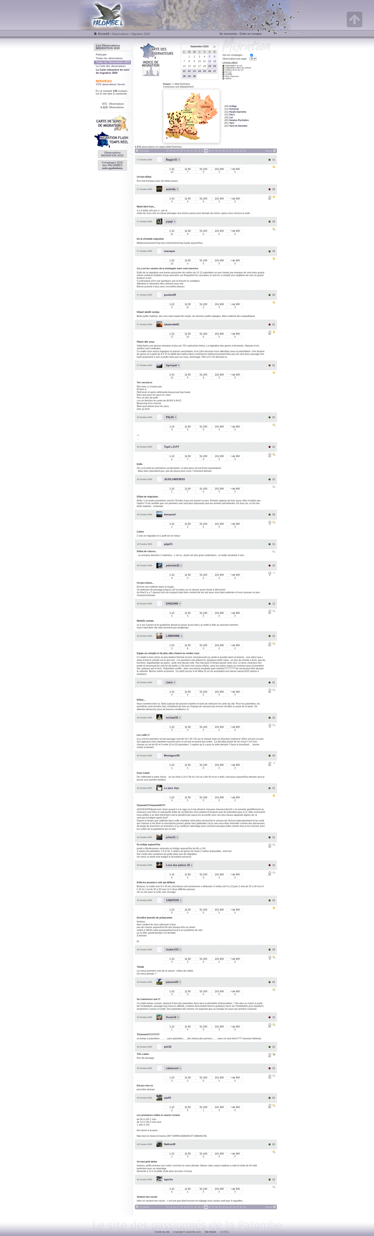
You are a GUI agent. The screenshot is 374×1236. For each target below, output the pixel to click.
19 (209, 66)
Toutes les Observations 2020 (113, 62)
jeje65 (167, 1097)
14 (167, 151)
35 (241, 151)
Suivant (268, 151)
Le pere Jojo (171, 788)
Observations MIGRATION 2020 (112, 154)
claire (169, 682)
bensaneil (170, 514)
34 (237, 151)
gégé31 (168, 544)
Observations (120, 33)
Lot (231, 117)
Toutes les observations (109, 58)
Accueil (103, 33)
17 (178, 151)
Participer (101, 54)
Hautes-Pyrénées (239, 120)
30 (194, 76)
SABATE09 (172, 900)
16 (174, 151)
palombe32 (172, 565)
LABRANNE (173, 635)
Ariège (233, 106)
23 (194, 71)
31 (227, 151)
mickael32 (172, 717)
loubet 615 (172, 949)
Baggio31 (171, 159)
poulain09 (170, 294)
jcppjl (169, 221)
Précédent (144, 151)
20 (214, 66)
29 (189, 76)
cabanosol (172, 1068)
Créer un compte (251, 33)
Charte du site (162, 1232)
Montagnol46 (172, 755)
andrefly (171, 189)
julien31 (171, 837)
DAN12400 (172, 603)
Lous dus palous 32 (178, 865)
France (167, 84)
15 (171, 151)
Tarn (231, 123)
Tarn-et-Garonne (238, 126)
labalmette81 (171, 324)
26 (209, 71)
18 (181, 151)
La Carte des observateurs (111, 66)
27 (214, 71)
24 (199, 71)
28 (184, 76)
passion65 (172, 982)
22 (189, 71)
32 (230, 151)
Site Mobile (210, 1232)
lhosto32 (171, 1017)
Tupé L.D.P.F (171, 446)
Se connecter (228, 33)
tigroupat (171, 365)
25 (204, 71)
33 (234, 151)
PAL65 (170, 417)
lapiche (168, 1179)
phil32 (167, 1046)
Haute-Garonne (237, 112)
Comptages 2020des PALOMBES (112, 165)
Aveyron (234, 109)
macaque (169, 251)
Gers (232, 114)
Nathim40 (169, 1144)
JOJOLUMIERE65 (174, 479)
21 (184, 71)
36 (244, 151)
